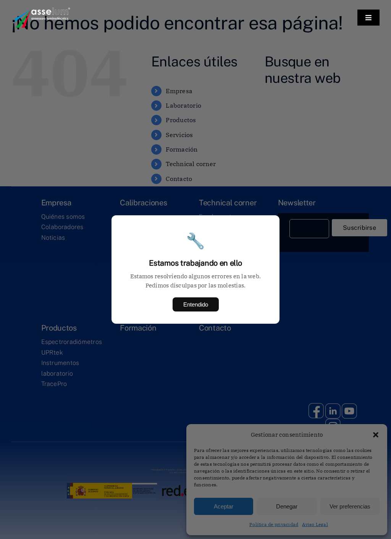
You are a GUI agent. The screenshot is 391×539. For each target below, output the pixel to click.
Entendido (195, 304)
